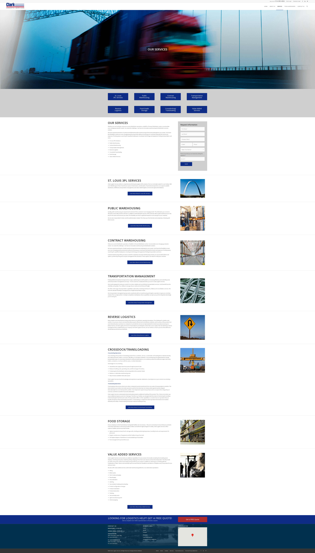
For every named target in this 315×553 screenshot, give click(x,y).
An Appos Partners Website (136, 550)
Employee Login (296, 1)
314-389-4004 (279, 1)
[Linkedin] (305, 1)
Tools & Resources (147, 537)
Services (145, 535)
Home (144, 528)
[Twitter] (307, 1)
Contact (145, 532)
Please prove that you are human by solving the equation (191, 154)
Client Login (288, 1)
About (144, 530)
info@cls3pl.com (121, 531)
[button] (192, 535)
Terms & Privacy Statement (149, 539)
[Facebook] (302, 1)
